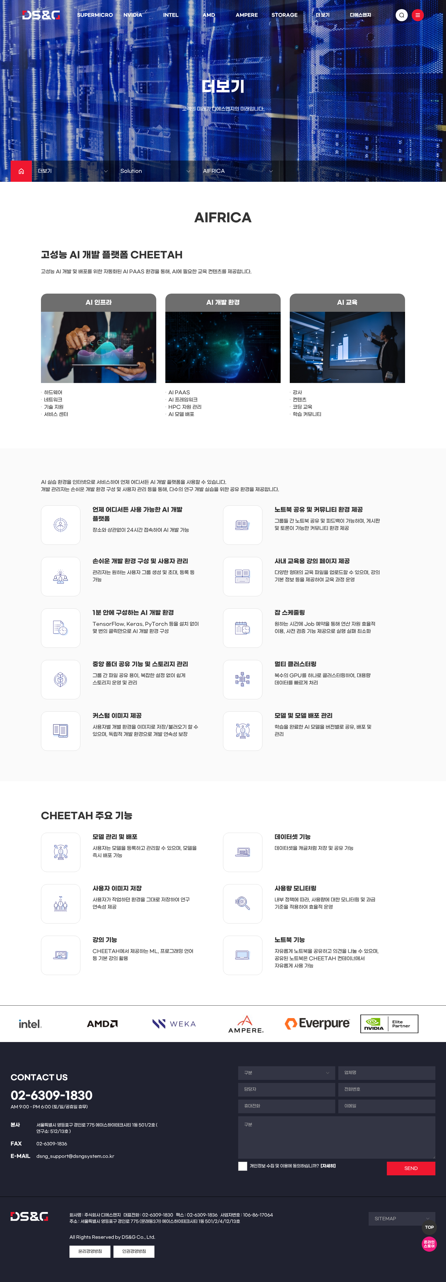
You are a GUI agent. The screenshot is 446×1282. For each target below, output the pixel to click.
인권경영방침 (134, 1251)
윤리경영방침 (90, 1251)
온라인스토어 (429, 1244)
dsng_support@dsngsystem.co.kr (75, 1156)
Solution (131, 171)
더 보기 (322, 15)
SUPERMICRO (95, 15)
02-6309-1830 (52, 1096)
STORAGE (285, 15)
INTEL (170, 15)
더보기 (45, 171)
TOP (429, 1227)
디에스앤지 (360, 15)
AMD (209, 15)
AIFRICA (214, 171)
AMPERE (247, 15)
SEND (411, 1168)
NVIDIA (132, 15)
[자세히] (328, 1166)
